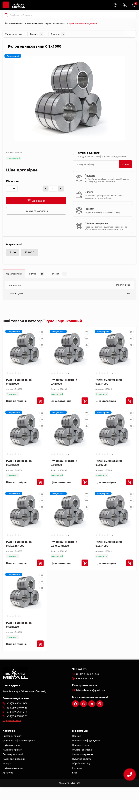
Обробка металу (81, 763)
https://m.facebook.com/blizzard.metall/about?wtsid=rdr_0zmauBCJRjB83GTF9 (75, 703)
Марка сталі (14, 244)
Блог (74, 772)
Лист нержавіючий (13, 754)
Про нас (76, 735)
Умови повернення (82, 754)
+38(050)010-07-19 (17, 707)
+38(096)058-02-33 (17, 716)
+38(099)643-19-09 (17, 711)
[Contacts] (125, 5)
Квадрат (7, 763)
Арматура (8, 772)
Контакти (77, 767)
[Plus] (61, 188)
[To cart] (40, 400)
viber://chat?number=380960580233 (99, 703)
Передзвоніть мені (12, 720)
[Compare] (41, 345)
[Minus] (45, 188)
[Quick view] (41, 338)
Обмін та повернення (96, 223)
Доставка (90, 175)
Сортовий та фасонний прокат (19, 740)
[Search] (6, 15)
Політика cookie (81, 744)
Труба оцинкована (13, 767)
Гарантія (89, 208)
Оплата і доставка (82, 749)
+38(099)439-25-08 (17, 703)
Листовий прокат (12, 735)
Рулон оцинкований (55, 23)
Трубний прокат (11, 744)
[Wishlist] (41, 332)
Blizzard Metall (16, 23)
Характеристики (13, 34)
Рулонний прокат (34, 23)
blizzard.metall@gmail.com (90, 690)
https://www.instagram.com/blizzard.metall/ (83, 703)
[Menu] (6, 5)
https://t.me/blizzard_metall (91, 703)
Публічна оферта (81, 758)
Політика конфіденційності (87, 740)
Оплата (89, 191)
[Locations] (115, 5)
